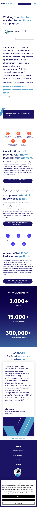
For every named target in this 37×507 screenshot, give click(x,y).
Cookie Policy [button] (20, 491)
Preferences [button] (23, 493)
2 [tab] (16, 438)
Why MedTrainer (18, 451)
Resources (18, 460)
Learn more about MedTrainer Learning (18, 181)
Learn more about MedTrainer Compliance (18, 281)
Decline (18, 500)
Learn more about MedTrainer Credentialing (18, 224)
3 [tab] (20, 438)
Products (18, 446)
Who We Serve (17, 455)
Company (18, 464)
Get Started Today (24, 4)
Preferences (18, 503)
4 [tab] (24, 438)
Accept (18, 496)
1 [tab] (13, 438)
